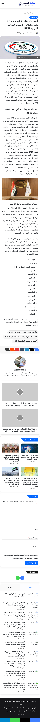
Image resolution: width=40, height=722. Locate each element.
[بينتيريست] (16, 349)
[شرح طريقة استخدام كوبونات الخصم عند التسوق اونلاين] (32, 596)
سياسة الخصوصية (9, 708)
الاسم (36, 529)
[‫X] (31, 349)
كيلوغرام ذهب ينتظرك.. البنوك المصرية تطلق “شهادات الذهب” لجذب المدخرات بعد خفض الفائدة (13, 664)
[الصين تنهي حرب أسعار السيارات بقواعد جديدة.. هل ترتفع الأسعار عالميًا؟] (32, 645)
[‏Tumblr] (21, 349)
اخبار (29, 13)
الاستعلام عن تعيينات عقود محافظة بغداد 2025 (20, 337)
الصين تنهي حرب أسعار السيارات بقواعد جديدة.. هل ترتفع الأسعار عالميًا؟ (15, 644)
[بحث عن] (37, 5)
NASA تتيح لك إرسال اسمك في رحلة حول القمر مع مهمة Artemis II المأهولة (29, 457)
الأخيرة (30, 587)
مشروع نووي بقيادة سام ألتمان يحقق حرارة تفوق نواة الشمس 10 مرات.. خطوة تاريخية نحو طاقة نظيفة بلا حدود (29, 482)
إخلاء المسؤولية (17, 711)
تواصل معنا (8, 711)
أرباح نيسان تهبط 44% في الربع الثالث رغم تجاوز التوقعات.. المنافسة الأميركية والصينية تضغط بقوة (13, 654)
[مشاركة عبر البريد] (7, 349)
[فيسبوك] (36, 349)
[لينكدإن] (26, 349)
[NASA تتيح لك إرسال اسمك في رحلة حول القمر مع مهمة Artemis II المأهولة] (29, 448)
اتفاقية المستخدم (20, 708)
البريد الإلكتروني (33, 538)
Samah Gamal (31, 33)
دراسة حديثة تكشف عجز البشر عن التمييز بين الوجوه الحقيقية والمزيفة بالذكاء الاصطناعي (14, 615)
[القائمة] (3, 5)
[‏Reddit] (11, 349)
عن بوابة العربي (31, 708)
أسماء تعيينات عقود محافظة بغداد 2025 (22, 332)
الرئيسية (34, 13)
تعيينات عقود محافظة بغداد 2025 (25, 341)
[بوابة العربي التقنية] (26, 4)
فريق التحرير (20, 714)
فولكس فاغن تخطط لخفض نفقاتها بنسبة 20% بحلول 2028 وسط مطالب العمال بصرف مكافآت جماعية (13, 625)
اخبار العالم (24, 13)
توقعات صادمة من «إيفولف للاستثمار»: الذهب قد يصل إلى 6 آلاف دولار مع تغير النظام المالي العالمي (14, 634)
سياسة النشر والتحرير (29, 711)
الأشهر (10, 587)
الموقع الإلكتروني (33, 546)
